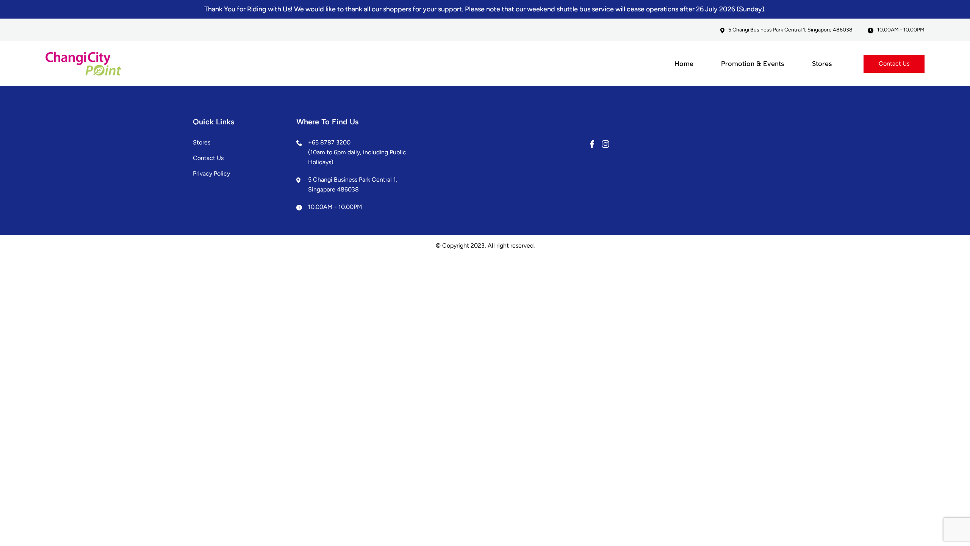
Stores (822, 64)
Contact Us (894, 63)
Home (683, 64)
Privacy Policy (211, 173)
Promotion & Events (752, 64)
